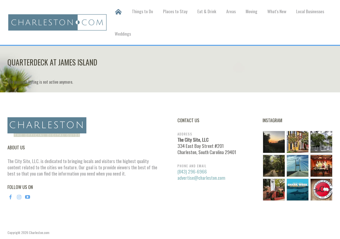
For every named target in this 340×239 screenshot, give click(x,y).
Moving (251, 11)
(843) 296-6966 (192, 171)
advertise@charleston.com (201, 177)
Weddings (123, 33)
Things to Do (142, 11)
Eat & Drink (206, 11)
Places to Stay (175, 11)
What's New (276, 11)
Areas (231, 11)
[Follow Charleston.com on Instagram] (298, 165)
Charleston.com (39, 232)
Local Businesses (310, 11)
